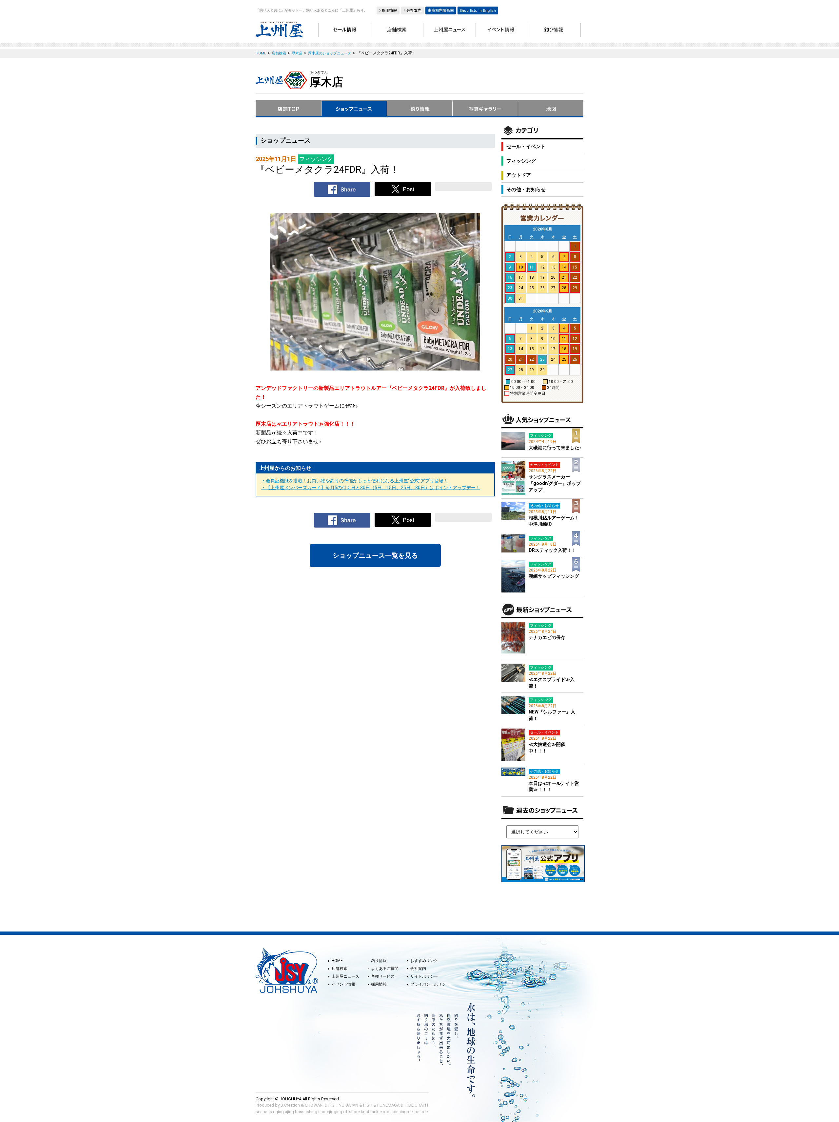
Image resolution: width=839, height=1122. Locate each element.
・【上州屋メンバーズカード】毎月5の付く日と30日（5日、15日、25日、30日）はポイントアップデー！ (370, 487)
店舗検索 (339, 968)
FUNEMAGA (388, 1105)
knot (365, 1111)
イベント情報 (343, 984)
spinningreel (402, 1111)
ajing (289, 1111)
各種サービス (383, 976)
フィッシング (521, 161)
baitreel (422, 1111)
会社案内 (418, 968)
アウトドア (518, 175)
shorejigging (330, 1111)
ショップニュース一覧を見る (375, 555)
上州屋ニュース (345, 976)
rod (386, 1111)
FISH (367, 1105)
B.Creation (290, 1105)
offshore (351, 1111)
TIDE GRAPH (416, 1105)
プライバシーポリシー (430, 984)
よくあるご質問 (385, 968)
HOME (337, 960)
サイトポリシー (424, 976)
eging (278, 1111)
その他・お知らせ (526, 189)
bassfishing (306, 1111)
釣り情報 (379, 960)
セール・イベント (526, 147)
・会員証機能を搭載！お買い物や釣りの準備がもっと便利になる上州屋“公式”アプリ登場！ (354, 480)
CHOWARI (314, 1105)
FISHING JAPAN (343, 1105)
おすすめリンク (424, 960)
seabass (264, 1111)
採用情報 (379, 984)
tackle (376, 1111)
